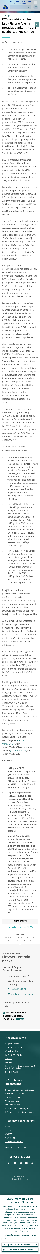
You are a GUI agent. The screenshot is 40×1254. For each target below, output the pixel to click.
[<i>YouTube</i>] (26, 1163)
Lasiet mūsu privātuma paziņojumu (21, 1235)
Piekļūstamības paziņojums (17, 1109)
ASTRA (8, 1131)
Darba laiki (10, 1062)
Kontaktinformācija (13, 1055)
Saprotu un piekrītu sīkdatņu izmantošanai (22, 1244)
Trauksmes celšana (14, 1142)
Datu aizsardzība (12, 1105)
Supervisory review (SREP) (20, 927)
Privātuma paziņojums (15, 1094)
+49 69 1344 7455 (19, 989)
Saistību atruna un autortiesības (19, 1090)
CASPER (8, 1134)
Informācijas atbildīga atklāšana (19, 1112)
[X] (8, 1163)
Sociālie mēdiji (11, 1072)
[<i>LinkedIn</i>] (14, 1163)
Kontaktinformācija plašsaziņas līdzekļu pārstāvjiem (14, 1016)
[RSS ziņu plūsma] (20, 1168)
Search (28, 7)
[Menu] (35, 7)
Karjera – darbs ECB (14, 1044)
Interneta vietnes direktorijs (16, 1147)
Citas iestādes (11, 1051)
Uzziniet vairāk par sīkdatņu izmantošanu (21, 1239)
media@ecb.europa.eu (22, 994)
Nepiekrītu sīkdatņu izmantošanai (22, 1249)
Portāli (8, 1127)
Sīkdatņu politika (12, 1097)
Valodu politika (12, 1101)
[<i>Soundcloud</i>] (32, 1163)
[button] (35, 2)
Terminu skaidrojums (15, 1048)
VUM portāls (10, 1138)
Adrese (8, 1059)
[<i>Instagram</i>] (20, 1163)
